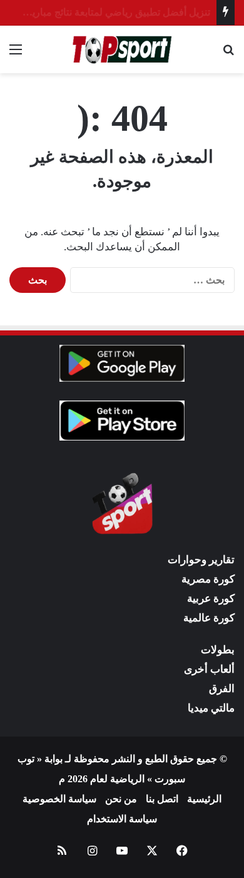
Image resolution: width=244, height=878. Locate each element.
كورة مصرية (208, 579)
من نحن (121, 799)
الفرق (222, 689)
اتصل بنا (162, 799)
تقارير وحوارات (201, 560)
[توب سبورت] (122, 49)
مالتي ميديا (211, 708)
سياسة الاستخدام (122, 819)
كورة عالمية (209, 618)
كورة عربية (211, 599)
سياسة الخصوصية (59, 799)
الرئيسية (204, 799)
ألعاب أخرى (209, 669)
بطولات (218, 650)
